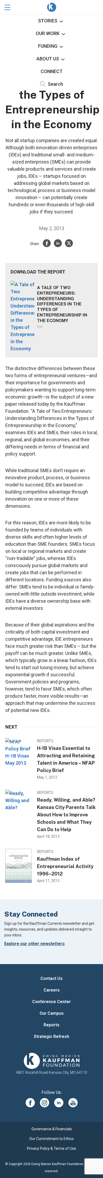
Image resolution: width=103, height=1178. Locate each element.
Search (55, 84)
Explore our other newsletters (34, 943)
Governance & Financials (51, 1129)
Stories (47, 20)
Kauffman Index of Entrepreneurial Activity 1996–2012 (65, 866)
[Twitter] (69, 243)
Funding (47, 46)
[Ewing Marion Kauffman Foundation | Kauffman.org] (51, 1061)
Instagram (44, 1103)
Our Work (47, 33)
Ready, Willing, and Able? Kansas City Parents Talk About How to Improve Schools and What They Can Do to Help (66, 814)
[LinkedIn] (58, 243)
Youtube (73, 1103)
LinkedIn (59, 1103)
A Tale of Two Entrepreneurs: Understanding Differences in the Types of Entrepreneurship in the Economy (62, 304)
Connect (52, 71)
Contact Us (51, 978)
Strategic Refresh (51, 1036)
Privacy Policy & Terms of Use (51, 1148)
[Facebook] (47, 243)
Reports (51, 1024)
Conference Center (51, 1001)
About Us (47, 58)
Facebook (30, 1103)
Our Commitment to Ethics (51, 1139)
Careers (52, 990)
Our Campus (52, 1013)
